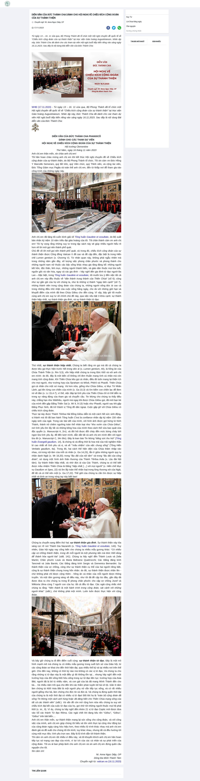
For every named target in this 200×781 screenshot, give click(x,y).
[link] (128, 17)
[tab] (137, 41)
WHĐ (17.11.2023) (41, 107)
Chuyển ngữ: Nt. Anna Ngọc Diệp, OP (49, 22)
